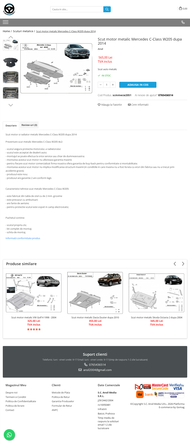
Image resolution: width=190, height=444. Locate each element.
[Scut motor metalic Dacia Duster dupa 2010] (95, 293)
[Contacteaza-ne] (183, 22)
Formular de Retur (62, 405)
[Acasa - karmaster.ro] (21, 9)
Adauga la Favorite (111, 104)
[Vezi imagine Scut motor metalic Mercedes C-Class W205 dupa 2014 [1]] (10, 63)
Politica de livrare (15, 405)
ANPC (55, 410)
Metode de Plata (61, 392)
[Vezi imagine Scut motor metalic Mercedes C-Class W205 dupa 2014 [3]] (10, 93)
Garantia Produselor (63, 401)
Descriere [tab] (11, 125)
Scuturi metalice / (24, 31)
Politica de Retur (61, 397)
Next (10, 105)
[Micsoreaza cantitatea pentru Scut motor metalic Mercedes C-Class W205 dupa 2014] (100, 85)
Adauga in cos (137, 84)
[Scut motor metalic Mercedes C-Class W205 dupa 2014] (56, 68)
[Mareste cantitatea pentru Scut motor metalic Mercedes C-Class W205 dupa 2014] (113, 85)
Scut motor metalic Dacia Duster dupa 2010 (95, 317)
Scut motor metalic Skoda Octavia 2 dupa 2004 (156, 317)
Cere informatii (139, 104)
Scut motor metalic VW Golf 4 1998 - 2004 (33, 317)
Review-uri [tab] (29, 125)
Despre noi (11, 392)
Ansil (100, 49)
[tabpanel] (56, 68)
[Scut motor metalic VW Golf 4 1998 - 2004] (34, 293)
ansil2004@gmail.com (97, 370)
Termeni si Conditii (16, 397)
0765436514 (97, 364)
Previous (10, 38)
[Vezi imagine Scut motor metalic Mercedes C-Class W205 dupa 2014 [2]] (10, 77)
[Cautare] (107, 9)
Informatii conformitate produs (23, 238)
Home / (7, 31)
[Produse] (6, 23)
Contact (10, 410)
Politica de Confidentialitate (21, 401)
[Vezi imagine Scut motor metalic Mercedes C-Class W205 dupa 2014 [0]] (10, 45)
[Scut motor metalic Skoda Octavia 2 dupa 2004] (156, 293)
